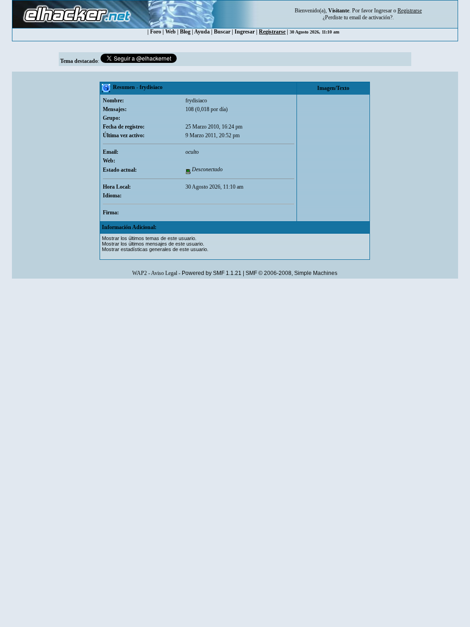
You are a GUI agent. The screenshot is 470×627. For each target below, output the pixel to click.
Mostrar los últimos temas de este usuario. (149, 238)
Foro (155, 31)
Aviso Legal (164, 273)
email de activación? (370, 17)
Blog (185, 31)
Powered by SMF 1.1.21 (211, 273)
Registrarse (272, 31)
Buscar (222, 31)
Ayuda (202, 31)
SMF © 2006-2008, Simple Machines (291, 273)
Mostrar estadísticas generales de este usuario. (155, 249)
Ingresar (383, 10)
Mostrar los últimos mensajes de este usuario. (153, 243)
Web (170, 31)
